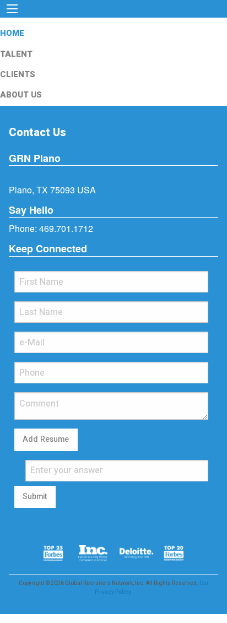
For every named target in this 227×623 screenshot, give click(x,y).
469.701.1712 (66, 228)
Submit (35, 496)
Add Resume (46, 439)
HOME (12, 33)
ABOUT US (21, 95)
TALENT (16, 54)
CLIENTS (17, 74)
